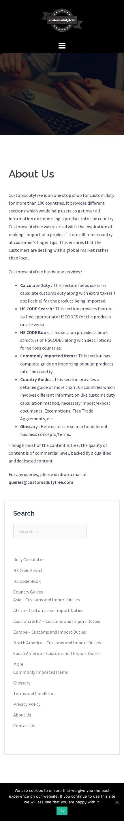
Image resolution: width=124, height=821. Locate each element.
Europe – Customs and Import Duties (49, 632)
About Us (22, 715)
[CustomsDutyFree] (62, 20)
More (18, 664)
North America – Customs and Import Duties (57, 642)
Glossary (21, 683)
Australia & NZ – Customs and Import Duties (56, 621)
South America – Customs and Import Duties (57, 653)
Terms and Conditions (35, 693)
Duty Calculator (28, 559)
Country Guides (28, 592)
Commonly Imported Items (40, 672)
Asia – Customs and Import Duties (46, 599)
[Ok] (117, 802)
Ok (62, 811)
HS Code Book (27, 581)
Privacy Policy (26, 704)
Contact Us (24, 725)
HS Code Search (28, 570)
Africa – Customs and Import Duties (48, 610)
